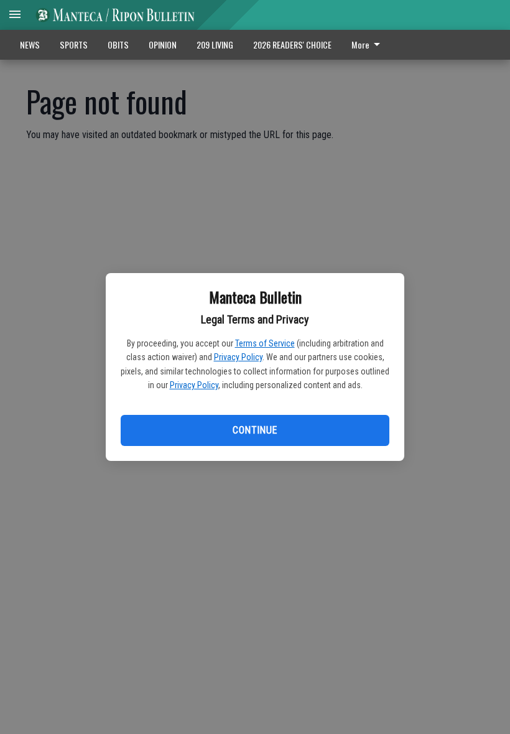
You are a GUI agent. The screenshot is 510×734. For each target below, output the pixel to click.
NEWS (30, 44)
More (360, 44)
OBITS (118, 44)
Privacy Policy (238, 357)
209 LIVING (215, 44)
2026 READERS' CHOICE (292, 44)
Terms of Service (265, 343)
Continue (255, 430)
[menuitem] (369, 45)
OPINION (163, 44)
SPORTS (74, 44)
